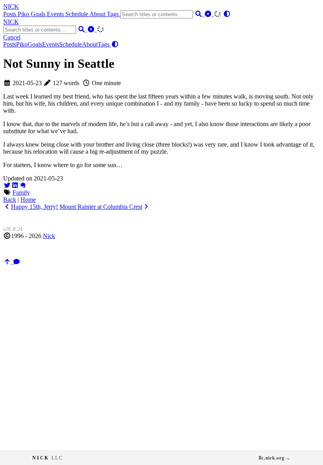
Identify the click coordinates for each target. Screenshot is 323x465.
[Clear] (208, 14)
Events (56, 14)
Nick (49, 235)
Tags (113, 14)
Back (9, 199)
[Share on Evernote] (23, 185)
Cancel (11, 37)
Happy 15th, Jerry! (34, 206)
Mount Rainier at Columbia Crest (100, 206)
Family (21, 192)
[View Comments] (16, 262)
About (98, 14)
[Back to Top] (8, 262)
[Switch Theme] (227, 14)
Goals (39, 14)
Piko (24, 14)
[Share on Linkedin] (15, 185)
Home (28, 199)
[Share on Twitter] (7, 185)
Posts (10, 14)
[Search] (199, 14)
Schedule (77, 14)
